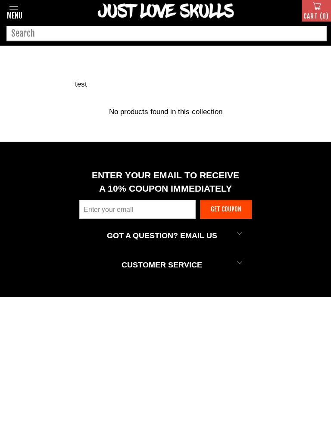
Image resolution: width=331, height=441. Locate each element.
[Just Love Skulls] (165, 11)
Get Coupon (226, 209)
